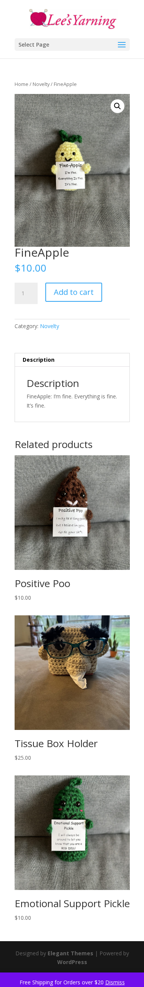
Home (21, 84)
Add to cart (74, 292)
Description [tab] (39, 359)
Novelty (41, 84)
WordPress (72, 962)
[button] (117, 106)
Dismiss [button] (115, 982)
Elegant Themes (70, 953)
